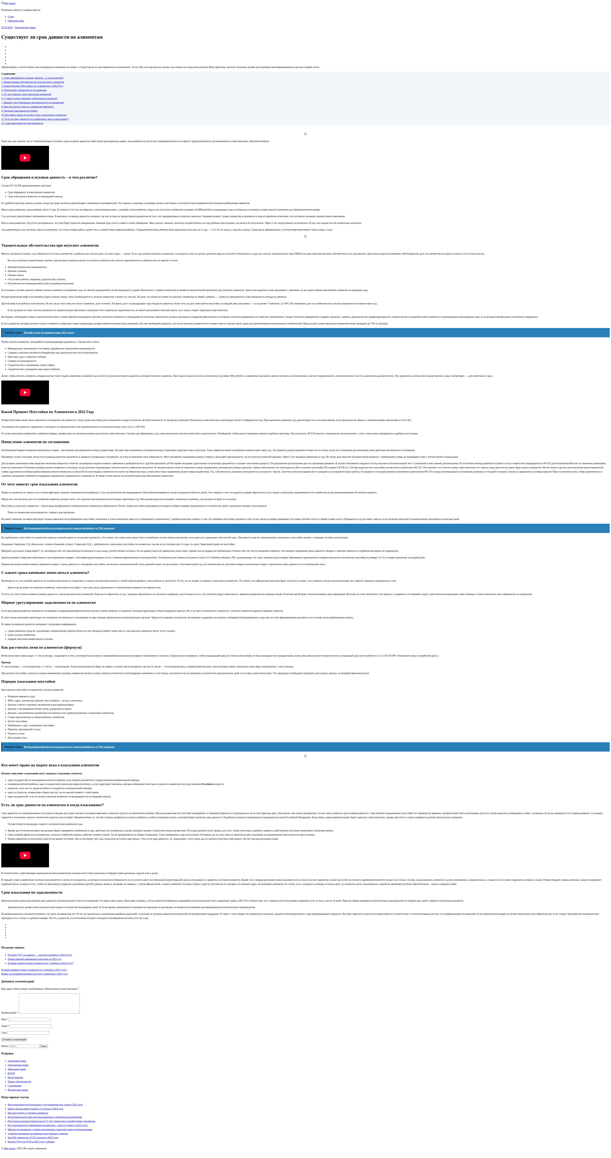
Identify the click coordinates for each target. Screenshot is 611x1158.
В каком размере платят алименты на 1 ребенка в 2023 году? (40, 963)
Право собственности (19, 1081)
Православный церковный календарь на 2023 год (34, 959)
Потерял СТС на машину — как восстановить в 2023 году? (40, 955)
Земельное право (17, 1069)
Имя (4, 1019)
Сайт (4, 1032)
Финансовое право (18, 1089)
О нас (11, 16)
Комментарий (9, 1012)
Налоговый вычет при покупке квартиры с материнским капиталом (45, 1117)
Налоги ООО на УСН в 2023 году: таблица (31, 1141)
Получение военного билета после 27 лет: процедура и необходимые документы (51, 1121)
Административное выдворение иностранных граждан (38, 1133)
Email (5, 1026)
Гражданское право (25, 27)
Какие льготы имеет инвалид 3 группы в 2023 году (35, 1108)
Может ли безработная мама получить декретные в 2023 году (34, 974)
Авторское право (17, 1061)
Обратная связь (16, 20)
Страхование (15, 1085)
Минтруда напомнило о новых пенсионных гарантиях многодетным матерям (50, 1129)
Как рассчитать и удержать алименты (28, 1113)
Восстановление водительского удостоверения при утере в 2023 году (45, 1104)
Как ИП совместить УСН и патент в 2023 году (33, 1137)
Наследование (15, 1077)
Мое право (9, 1148)
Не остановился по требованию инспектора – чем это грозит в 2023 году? (48, 1125)
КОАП (11, 1073)
